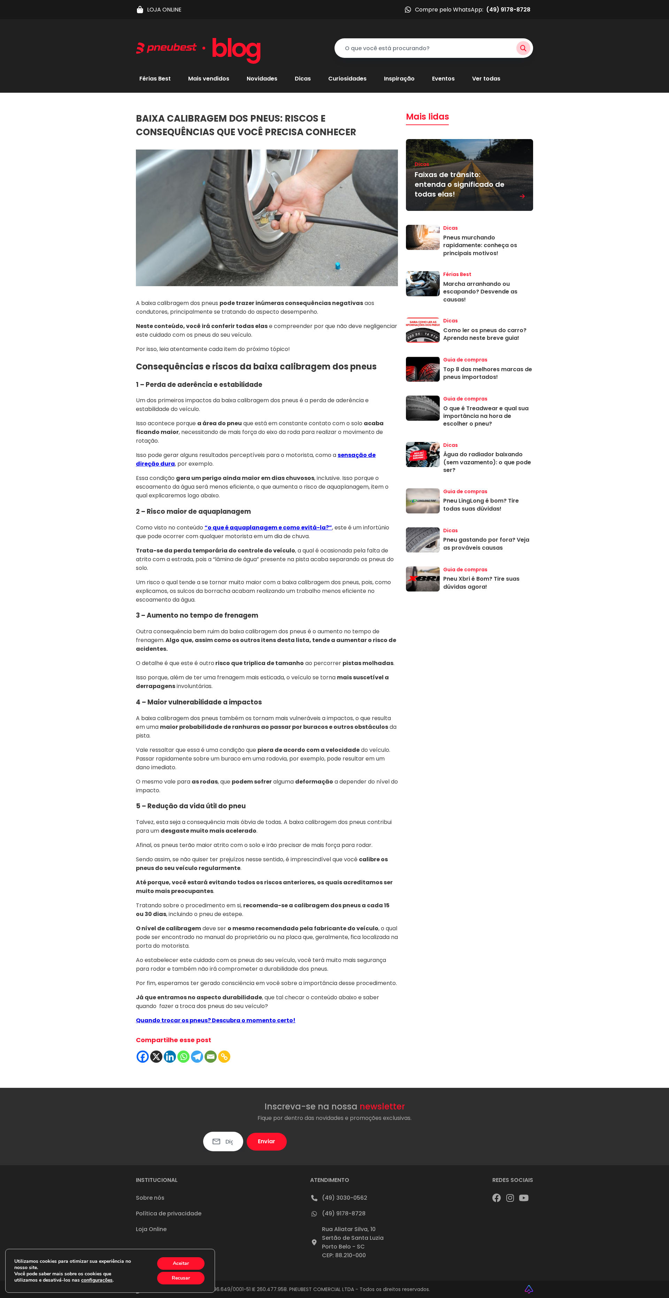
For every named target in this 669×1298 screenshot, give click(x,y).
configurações (97, 1280)
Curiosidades (347, 79)
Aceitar (181, 1263)
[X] (156, 1057)
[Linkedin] (170, 1057)
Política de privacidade (168, 1213)
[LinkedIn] (524, 1197)
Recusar (181, 1278)
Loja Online (151, 1229)
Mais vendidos (208, 79)
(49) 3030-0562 (344, 1198)
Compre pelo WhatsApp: (472, 10)
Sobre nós (150, 1198)
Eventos (443, 79)
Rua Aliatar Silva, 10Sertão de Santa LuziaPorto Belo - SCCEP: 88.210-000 (353, 1242)
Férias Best (155, 79)
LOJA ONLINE (164, 10)
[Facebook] (143, 1057)
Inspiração (399, 79)
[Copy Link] (224, 1057)
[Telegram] (197, 1057)
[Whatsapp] (183, 1057)
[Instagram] (510, 1197)
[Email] (211, 1057)
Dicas (303, 79)
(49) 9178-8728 (344, 1213)
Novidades (262, 79)
